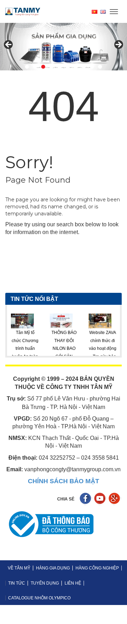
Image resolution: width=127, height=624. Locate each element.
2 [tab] (35, 67)
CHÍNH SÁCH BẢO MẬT (63, 481)
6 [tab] (67, 67)
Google (115, 499)
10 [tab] (100, 67)
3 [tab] (43, 67)
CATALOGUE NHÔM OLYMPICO (39, 597)
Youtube (100, 499)
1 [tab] (27, 67)
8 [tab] (84, 67)
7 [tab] (76, 67)
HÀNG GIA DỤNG (53, 568)
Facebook (86, 499)
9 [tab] (92, 67)
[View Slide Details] (63, 46)
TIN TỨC (16, 583)
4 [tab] (51, 67)
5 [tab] (59, 67)
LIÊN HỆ (73, 583)
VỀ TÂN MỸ (19, 568)
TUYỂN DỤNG (45, 583)
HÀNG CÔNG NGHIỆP (97, 568)
